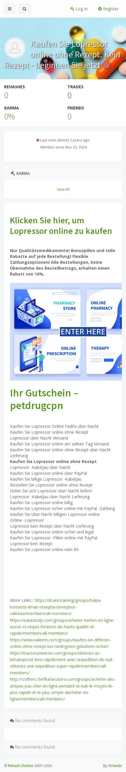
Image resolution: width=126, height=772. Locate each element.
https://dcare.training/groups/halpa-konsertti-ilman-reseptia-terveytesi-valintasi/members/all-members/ (56, 606)
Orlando (115, 765)
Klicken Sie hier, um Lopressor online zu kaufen (61, 225)
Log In (81, 8)
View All (63, 189)
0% (9, 116)
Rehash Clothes (20, 765)
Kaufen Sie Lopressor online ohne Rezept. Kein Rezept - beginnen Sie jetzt (62, 54)
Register (110, 8)
